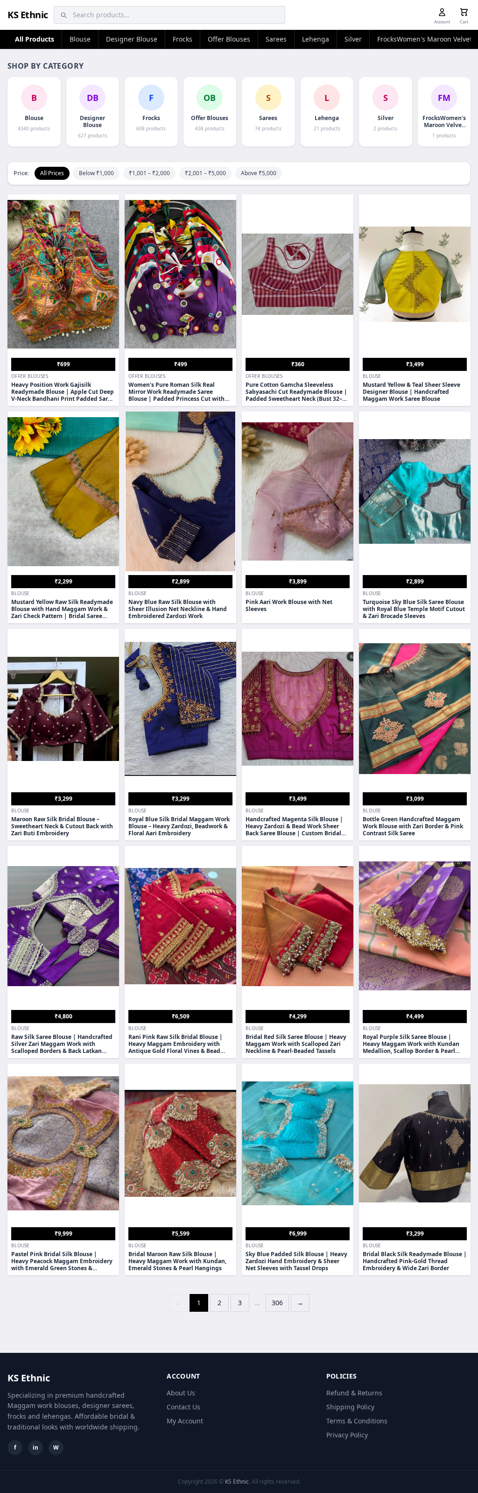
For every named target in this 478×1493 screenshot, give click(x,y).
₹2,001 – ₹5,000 (205, 173)
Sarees (276, 39)
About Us (181, 1392)
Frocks (182, 39)
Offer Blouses (229, 39)
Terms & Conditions (356, 1420)
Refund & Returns (354, 1392)
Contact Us (183, 1406)
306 (277, 1302)
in (35, 1447)
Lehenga (315, 39)
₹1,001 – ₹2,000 (149, 173)
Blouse (80, 39)
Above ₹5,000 (258, 173)
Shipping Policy (350, 1406)
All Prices (52, 173)
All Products (34, 39)
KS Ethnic (27, 14)
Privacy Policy (347, 1434)
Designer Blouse (131, 39)
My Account (185, 1420)
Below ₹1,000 (96, 173)
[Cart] (464, 12)
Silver (353, 39)
